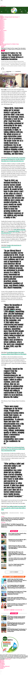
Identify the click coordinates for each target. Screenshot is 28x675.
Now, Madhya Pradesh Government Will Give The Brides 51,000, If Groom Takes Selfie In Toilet (13, 508)
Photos (1, 29)
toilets (12, 309)
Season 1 (2, 20)
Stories (1, 43)
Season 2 (2, 21)
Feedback (2, 663)
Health (1, 42)
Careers (2, 668)
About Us (2, 662)
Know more (8, 659)
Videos (1, 18)
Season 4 (2, 23)
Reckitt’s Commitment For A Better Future (9, 44)
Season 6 (2, 25)
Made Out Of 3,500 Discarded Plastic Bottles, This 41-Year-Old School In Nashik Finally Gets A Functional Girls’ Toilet (13, 448)
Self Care (2, 41)
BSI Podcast (3, 45)
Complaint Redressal (5, 666)
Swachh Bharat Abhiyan (13, 231)
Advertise (2, 661)
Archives (2, 660)
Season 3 (2, 22)
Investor (2, 665)
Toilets (3, 514)
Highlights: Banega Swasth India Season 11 (10, 17)
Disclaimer (2, 664)
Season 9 (2, 28)
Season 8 (2, 27)
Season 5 (2, 24)
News (2, 47)
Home (1, 16)
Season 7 (2, 26)
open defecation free (6, 232)
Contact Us (2, 667)
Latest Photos (3, 30)
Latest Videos (3, 19)
